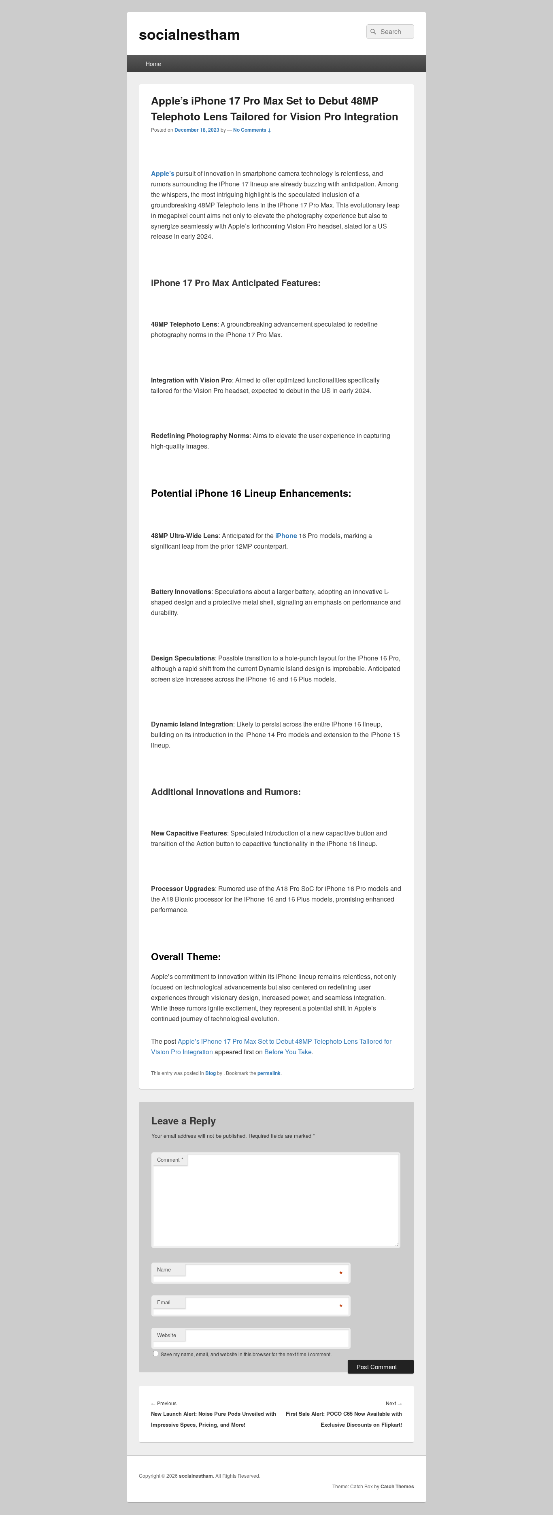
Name (164, 1269)
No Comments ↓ (252, 129)
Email (163, 1302)
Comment (170, 1159)
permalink (269, 1073)
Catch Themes (397, 1486)
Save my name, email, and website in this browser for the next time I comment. (246, 1353)
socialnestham (189, 33)
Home (153, 64)
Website (166, 1335)
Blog (210, 1073)
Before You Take (288, 1051)
